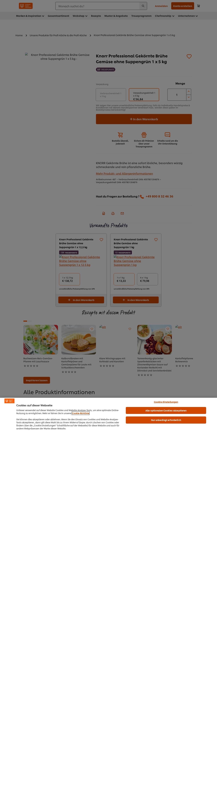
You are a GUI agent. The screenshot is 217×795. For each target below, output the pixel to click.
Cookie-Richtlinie (80, 413)
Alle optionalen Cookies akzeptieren (166, 410)
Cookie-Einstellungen (166, 401)
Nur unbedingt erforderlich (166, 419)
